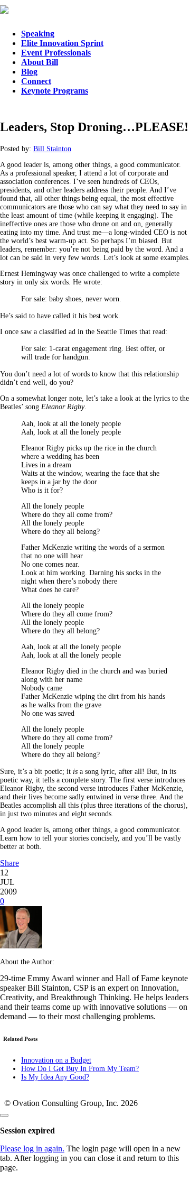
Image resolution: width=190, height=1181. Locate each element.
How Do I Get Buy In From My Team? (80, 1069)
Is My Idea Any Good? (55, 1077)
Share (9, 863)
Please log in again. (32, 1148)
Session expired (27, 1130)
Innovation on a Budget (56, 1060)
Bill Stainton (52, 149)
